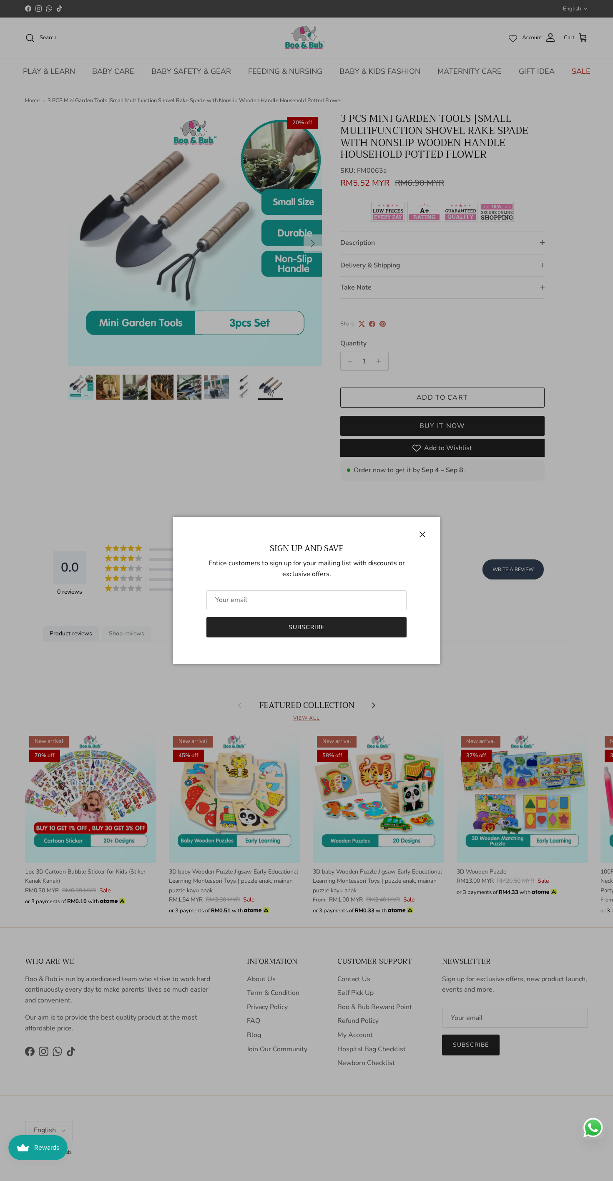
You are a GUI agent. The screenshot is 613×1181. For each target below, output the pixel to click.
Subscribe (306, 627)
